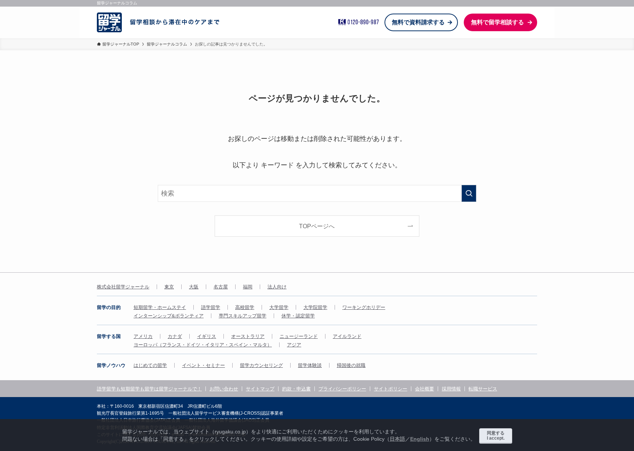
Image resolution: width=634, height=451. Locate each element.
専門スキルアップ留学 (242, 316)
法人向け (277, 287)
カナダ (175, 336)
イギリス (206, 336)
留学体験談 (310, 365)
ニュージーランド (299, 336)
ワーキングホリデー (363, 307)
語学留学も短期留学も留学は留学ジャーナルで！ (149, 389)
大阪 (193, 287)
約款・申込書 (296, 389)
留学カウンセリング (261, 365)
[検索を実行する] (469, 193)
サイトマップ (260, 389)
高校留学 (244, 307)
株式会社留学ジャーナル (123, 287)
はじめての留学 (150, 365)
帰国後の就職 (351, 365)
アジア (294, 345)
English (419, 439)
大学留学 (278, 307)
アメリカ (143, 336)
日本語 (397, 439)
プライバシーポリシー (342, 389)
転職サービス (483, 389)
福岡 (247, 287)
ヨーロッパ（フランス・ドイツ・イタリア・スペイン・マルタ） (203, 345)
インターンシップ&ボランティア (169, 316)
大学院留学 (315, 307)
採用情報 (451, 389)
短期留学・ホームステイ (160, 307)
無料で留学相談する (497, 22)
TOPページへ (317, 226)
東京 (169, 287)
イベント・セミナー (203, 365)
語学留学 (210, 307)
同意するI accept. (495, 435)
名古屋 (221, 287)
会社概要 (424, 389)
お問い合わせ (223, 389)
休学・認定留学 (298, 316)
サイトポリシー (390, 389)
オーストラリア (248, 336)
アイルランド (347, 336)
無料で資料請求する (418, 22)
